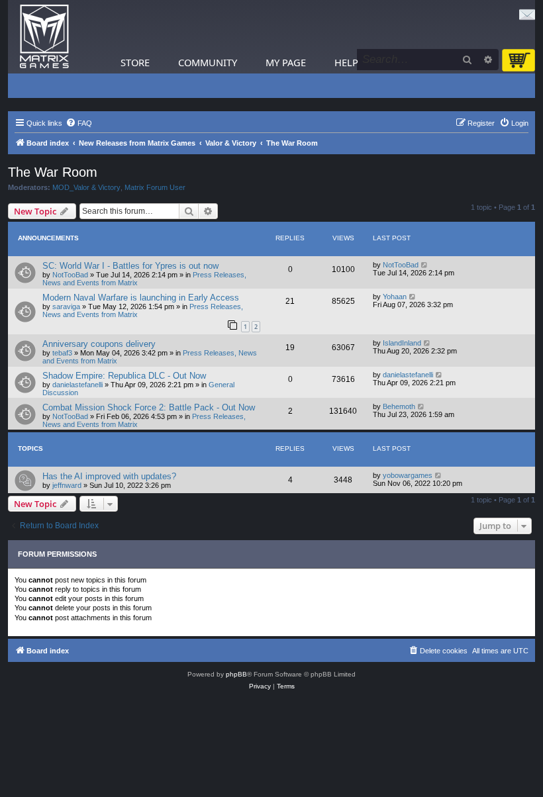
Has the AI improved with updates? (109, 476)
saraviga (66, 306)
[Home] (44, 36)
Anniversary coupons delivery (99, 344)
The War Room (52, 172)
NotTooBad (70, 275)
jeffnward (66, 485)
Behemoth (399, 406)
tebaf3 (62, 353)
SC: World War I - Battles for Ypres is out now (130, 266)
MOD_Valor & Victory (86, 187)
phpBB (236, 674)
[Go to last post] (424, 265)
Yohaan (395, 297)
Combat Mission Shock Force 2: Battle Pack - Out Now (148, 407)
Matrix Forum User (154, 187)
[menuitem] (79, 123)
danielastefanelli (77, 385)
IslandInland (402, 343)
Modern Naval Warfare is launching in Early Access (140, 298)
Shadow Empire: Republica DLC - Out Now (124, 376)
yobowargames (407, 475)
